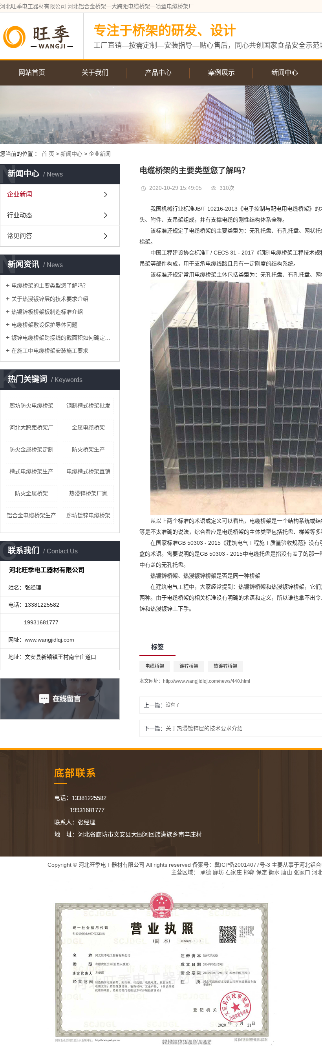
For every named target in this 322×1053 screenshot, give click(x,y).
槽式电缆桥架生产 (31, 471)
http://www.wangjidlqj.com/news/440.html (206, 681)
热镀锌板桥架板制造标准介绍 (47, 312)
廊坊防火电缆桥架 (31, 405)
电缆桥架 (154, 666)
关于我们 (95, 72)
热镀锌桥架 (225, 666)
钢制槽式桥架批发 (88, 405)
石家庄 (233, 872)
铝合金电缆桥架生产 (31, 515)
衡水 (274, 872)
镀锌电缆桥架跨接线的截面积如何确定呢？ (62, 338)
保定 (261, 872)
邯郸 (248, 872)
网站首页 (31, 72)
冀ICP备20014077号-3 (242, 865)
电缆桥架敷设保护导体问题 (44, 325)
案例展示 (221, 72)
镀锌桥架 (188, 666)
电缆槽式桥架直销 (88, 471)
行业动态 (19, 215)
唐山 (286, 872)
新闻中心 (284, 72)
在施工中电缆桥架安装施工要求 (49, 350)
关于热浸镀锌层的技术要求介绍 (49, 299)
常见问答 (19, 236)
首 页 (48, 154)
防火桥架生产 (88, 449)
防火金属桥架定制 (31, 449)
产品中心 (158, 72)
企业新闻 (100, 154)
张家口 (302, 872)
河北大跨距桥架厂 (31, 427)
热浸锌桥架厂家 (88, 493)
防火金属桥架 (31, 493)
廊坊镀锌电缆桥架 (88, 515)
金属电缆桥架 (88, 427)
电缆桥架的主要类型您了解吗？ (49, 285)
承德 (205, 872)
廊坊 (218, 872)
